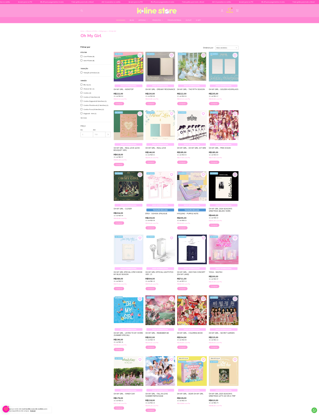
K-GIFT (198, 20)
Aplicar (108, 134)
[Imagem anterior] (149, 65)
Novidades (120, 20)
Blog (132, 20)
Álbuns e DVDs (91, 31)
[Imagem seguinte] (171, 65)
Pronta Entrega (174, 20)
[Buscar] (81, 10)
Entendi (33, 411)
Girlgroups (103, 31)
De (81, 130)
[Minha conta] (222, 10)
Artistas (142, 20)
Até (94, 130)
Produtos (156, 20)
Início (82, 31)
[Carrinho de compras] (237, 10)
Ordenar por (208, 48)
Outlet (189, 20)
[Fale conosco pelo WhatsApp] (314, 410)
